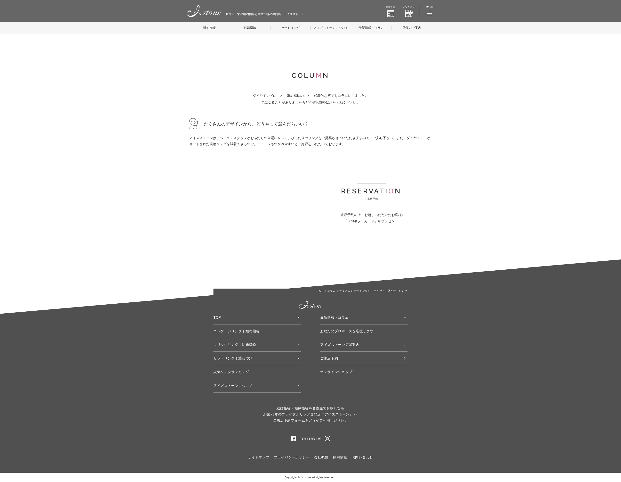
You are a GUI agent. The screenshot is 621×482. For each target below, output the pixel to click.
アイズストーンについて (330, 28)
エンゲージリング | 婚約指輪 (236, 331)
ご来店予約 (329, 358)
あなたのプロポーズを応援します (347, 331)
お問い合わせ (362, 457)
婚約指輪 (209, 28)
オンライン (409, 7)
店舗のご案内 (411, 28)
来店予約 (390, 7)
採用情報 (340, 457)
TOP (217, 317)
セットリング (290, 28)
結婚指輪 (250, 28)
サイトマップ (258, 457)
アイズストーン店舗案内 (340, 345)
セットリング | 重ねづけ (233, 358)
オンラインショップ (336, 372)
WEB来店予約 (345, 249)
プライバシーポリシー (292, 457)
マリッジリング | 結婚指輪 (234, 345)
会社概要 (321, 457)
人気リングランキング (231, 372)
